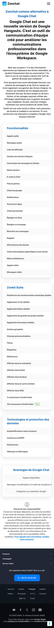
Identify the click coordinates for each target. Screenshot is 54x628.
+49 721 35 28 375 (28, 578)
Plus (37, 404)
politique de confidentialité (18, 621)
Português (22, 594)
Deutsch (11, 589)
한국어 (32, 594)
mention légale (39, 619)
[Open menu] (48, 4)
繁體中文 (22, 598)
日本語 (32, 598)
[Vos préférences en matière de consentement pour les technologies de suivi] (49, 623)
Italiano (10, 594)
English (21, 589)
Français (32, 589)
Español (43, 589)
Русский (42, 594)
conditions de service (42, 621)
